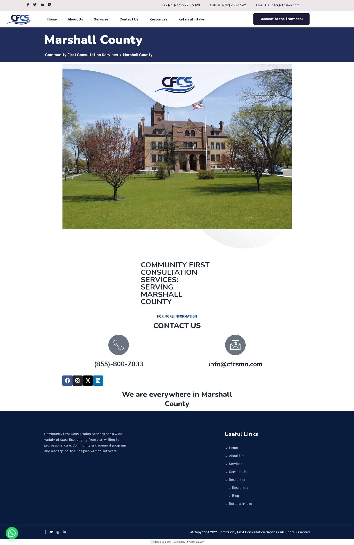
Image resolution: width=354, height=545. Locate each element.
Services (101, 19)
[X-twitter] (88, 380)
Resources (158, 19)
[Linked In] (64, 532)
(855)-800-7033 (118, 364)
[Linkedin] (98, 380)
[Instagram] (78, 380)
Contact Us (129, 19)
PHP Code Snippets (160, 542)
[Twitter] (51, 532)
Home (52, 19)
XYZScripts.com (195, 542)
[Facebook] (67, 380)
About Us (75, 19)
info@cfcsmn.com (235, 364)
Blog (235, 496)
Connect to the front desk (281, 19)
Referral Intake (191, 19)
